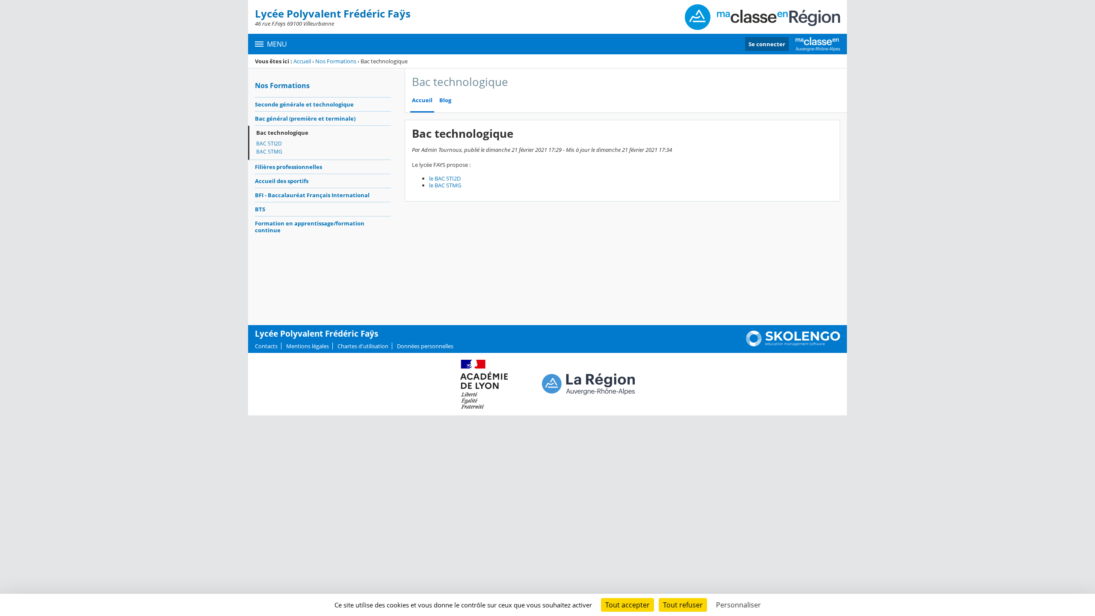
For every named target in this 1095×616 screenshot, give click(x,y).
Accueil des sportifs (281, 181)
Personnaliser (738, 605)
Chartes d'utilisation (362, 346)
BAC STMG (269, 151)
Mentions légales (307, 346)
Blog (445, 100)
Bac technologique (282, 132)
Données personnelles (425, 346)
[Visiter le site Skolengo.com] (793, 344)
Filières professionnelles (288, 167)
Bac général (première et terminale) (305, 118)
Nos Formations (335, 61)
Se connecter (767, 44)
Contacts (266, 346)
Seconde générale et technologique (304, 104)
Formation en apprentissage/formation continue (309, 226)
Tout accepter (627, 605)
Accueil (302, 61)
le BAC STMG (445, 185)
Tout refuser (683, 605)
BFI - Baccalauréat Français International (312, 195)
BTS (260, 209)
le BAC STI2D (445, 178)
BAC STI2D (269, 143)
